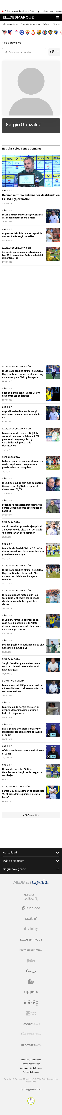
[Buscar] (52, 52)
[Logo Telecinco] (31, 908)
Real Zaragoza (11, 457)
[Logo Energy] (31, 971)
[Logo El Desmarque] (31, 940)
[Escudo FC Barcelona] (39, 32)
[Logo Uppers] (31, 992)
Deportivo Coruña (13, 681)
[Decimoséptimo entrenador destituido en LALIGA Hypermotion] (31, 171)
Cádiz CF (7, 190)
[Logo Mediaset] (31, 884)
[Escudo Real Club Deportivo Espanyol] (33, 32)
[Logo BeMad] (31, 982)
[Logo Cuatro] (31, 918)
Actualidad (10, 852)
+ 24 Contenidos (31, 815)
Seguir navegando (14, 869)
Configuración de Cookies (31, 1068)
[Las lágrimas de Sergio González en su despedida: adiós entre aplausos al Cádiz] (53, 730)
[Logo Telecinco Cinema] (31, 1003)
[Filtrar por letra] (58, 52)
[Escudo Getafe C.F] (44, 32)
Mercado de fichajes (30, 24)
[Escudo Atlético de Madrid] (10, 32)
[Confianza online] (31, 1103)
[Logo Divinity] (31, 929)
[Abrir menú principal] (57, 17)
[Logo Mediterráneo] (31, 1045)
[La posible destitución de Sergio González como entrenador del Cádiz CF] (53, 413)
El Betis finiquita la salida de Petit (19, 11)
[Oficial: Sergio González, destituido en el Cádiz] (53, 752)
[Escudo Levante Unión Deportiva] (50, 32)
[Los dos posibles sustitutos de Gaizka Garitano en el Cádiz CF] (53, 646)
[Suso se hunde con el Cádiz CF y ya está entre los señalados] (53, 394)
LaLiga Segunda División (16, 248)
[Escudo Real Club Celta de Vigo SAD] (16, 32)
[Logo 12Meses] (31, 1013)
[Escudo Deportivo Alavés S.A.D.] (21, 32)
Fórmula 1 (57, 24)
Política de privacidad (31, 1064)
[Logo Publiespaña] (31, 1034)
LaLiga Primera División (16, 787)
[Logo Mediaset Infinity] (31, 897)
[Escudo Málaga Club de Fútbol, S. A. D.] (56, 32)
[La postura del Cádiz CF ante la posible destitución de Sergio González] (53, 235)
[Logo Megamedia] (32, 1089)
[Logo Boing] (31, 960)
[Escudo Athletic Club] (4, 32)
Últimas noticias (10, 24)
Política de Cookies (31, 1072)
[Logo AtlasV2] (31, 1024)
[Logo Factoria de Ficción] (31, 950)
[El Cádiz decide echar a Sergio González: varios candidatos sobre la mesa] (53, 216)
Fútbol (46, 24)
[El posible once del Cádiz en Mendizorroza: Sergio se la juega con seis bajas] (53, 771)
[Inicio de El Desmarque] (18, 17)
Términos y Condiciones (31, 1060)
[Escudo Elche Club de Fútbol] (27, 32)
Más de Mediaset (13, 860)
